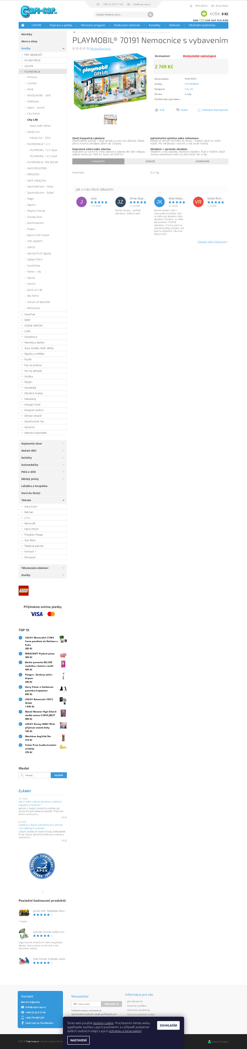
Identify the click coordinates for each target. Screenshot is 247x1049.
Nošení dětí (28, 450)
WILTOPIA (33, 296)
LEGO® (36, 25)
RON (225, 20)
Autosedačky (29, 464)
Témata (26, 500)
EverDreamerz (35, 223)
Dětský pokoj (30, 479)
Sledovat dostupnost (214, 110)
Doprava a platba (61, 25)
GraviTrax (29, 314)
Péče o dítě (28, 472)
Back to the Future (38, 235)
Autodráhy (30, 387)
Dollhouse (33, 101)
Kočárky (26, 457)
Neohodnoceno (100, 49)
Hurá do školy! (30, 493)
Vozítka (28, 376)
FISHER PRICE (32, 60)
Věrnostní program (93, 25)
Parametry (98, 161)
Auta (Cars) (30, 506)
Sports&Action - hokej (40, 186)
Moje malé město (40, 125)
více (64, 817)
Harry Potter (31, 529)
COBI (27, 331)
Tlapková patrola (33, 546)
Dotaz (184, 110)
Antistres (29, 427)
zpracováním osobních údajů (85, 1014)
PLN (219, 20)
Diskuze (150, 161)
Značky (26, 575)
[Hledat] (150, 14)
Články (25, 791)
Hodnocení (202, 161)
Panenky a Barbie (34, 342)
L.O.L (27, 517)
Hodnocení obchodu (127, 25)
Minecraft (30, 523)
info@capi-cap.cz (35, 1007)
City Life (32, 119)
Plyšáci (28, 382)
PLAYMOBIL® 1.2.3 (38, 144)
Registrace (222, 5)
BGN (196, 20)
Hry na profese (33, 365)
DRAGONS (33, 174)
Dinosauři (30, 557)
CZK (202, 20)
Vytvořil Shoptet (220, 1041)
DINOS (31, 247)
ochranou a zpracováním (125, 1031)
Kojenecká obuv (31, 443)
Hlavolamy (30, 399)
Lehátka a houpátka (34, 486)
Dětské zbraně (33, 415)
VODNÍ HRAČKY (33, 325)
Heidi (30, 89)
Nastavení (78, 1040)
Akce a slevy (29, 41)
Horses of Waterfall (38, 302)
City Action (33, 113)
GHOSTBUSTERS (37, 168)
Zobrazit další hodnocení (212, 241)
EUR (207, 20)
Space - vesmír (36, 107)
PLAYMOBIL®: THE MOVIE (42, 162)
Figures (31, 204)
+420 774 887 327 (34, 1017)
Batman (28, 512)
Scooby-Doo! (34, 217)
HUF (213, 20)
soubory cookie (103, 1023)
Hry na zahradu (33, 370)
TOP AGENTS (34, 241)
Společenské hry (34, 421)
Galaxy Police (35, 259)
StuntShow (33, 265)
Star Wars (30, 540)
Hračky (26, 48)
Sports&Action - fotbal (40, 192)
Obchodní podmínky (202, 25)
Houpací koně (32, 404)
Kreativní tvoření (33, 410)
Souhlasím (168, 1025)
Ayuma (31, 277)
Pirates (31, 229)
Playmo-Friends (36, 210)
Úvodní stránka (23, 25)
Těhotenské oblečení (34, 568)
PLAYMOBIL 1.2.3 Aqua (43, 150)
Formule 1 (30, 551)
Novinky (26, 34)
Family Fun (33, 132)
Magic (30, 198)
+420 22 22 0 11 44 (35, 1012)
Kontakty (154, 25)
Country (32, 83)
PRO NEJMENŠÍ (33, 54)
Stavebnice (30, 337)
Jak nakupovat (134, 1001)
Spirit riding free (36, 180)
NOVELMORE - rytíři (39, 95)
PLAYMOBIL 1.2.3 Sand (43, 156)
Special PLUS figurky (39, 253)
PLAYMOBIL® (32, 71)
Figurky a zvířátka (34, 353)
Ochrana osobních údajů (141, 1014)
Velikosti (174, 25)
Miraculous (33, 308)
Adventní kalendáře (35, 433)
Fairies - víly (34, 271)
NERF (27, 320)
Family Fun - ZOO (40, 138)
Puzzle (28, 359)
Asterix (31, 283)
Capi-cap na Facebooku (39, 1023)
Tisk (161, 110)
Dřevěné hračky (33, 393)
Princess (32, 77)
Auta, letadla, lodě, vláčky (39, 348)
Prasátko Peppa (33, 534)
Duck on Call (34, 290)
